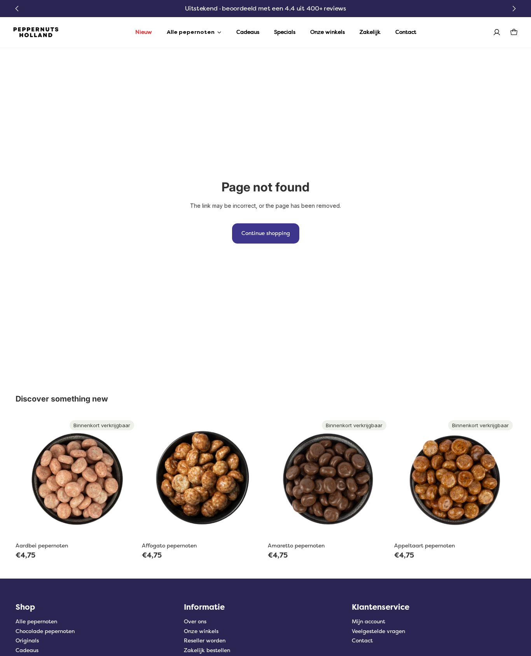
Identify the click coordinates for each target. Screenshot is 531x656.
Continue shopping (265, 233)
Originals (27, 640)
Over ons (195, 621)
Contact (362, 640)
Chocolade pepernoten (45, 631)
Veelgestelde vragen (378, 631)
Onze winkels (201, 631)
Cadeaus (27, 650)
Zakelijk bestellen (207, 650)
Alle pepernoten (36, 621)
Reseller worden (204, 640)
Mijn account (368, 621)
